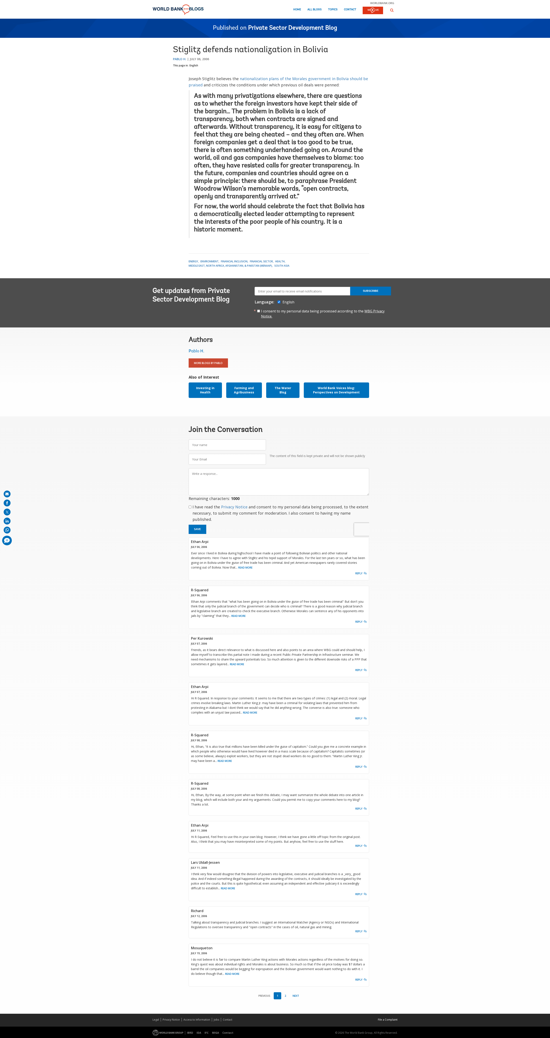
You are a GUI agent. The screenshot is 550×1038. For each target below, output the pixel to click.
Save (197, 529)
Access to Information (196, 1019)
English (193, 65)
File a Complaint (387, 1019)
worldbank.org (382, 3)
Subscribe (370, 290)
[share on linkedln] (7, 521)
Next (296, 996)
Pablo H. (179, 59)
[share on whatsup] (7, 530)
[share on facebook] (7, 503)
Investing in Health (205, 390)
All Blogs (314, 9)
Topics (333, 9)
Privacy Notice (234, 506)
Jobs (216, 1019)
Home (297, 9)
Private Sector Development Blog (292, 28)
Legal (156, 1019)
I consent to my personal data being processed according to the (323, 314)
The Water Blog (283, 390)
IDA (199, 1033)
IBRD (190, 1033)
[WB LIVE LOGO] (373, 10)
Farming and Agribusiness (244, 390)
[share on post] (7, 512)
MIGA (215, 1033)
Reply (358, 573)
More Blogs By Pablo (208, 363)
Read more (245, 567)
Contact (350, 9)
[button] (392, 10)
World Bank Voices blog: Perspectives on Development (336, 390)
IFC (207, 1033)
